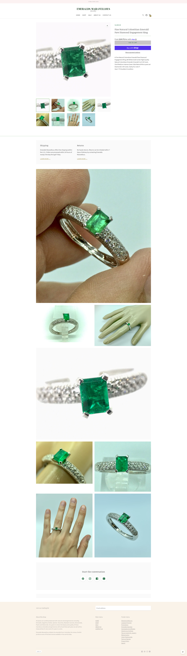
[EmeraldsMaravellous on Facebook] (142, 651)
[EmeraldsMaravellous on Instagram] (147, 651)
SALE (89, 15)
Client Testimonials (126, 637)
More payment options (132, 52)
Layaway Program (126, 623)
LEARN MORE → (45, 159)
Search (123, 643)
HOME (78, 15)
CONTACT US (107, 15)
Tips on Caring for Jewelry (128, 633)
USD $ (38, 651)
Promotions (124, 625)
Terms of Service (126, 639)
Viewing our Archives (127, 631)
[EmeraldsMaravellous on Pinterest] (144, 651)
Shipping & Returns (126, 621)
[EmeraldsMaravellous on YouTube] (149, 651)
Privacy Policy (125, 641)
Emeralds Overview (126, 627)
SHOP (84, 15)
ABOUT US (97, 15)
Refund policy (125, 635)
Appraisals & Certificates (128, 629)
